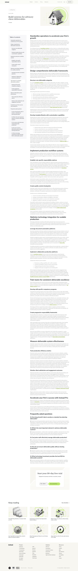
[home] (7, 2)
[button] (31, 2)
